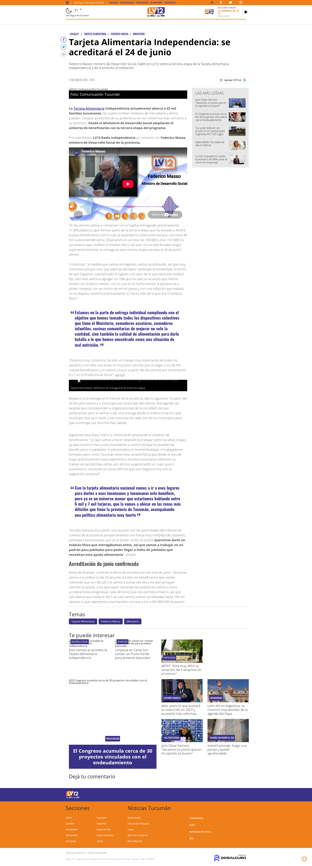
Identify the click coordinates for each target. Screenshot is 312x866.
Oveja (131, 829)
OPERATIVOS (122, 641)
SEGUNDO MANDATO (172, 698)
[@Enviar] (63, 54)
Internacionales (105, 835)
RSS (191, 838)
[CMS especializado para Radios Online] (225, 858)
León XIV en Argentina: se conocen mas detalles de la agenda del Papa (228, 710)
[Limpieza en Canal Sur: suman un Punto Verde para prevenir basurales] (135, 646)
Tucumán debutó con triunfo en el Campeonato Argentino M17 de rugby (210, 131)
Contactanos (196, 818)
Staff (192, 824)
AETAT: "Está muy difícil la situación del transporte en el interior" (181, 670)
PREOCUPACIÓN (112, 739)
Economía (156, 3)
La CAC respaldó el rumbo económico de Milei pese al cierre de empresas (211, 159)
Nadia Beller (134, 817)
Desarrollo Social (79, 641)
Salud (100, 841)
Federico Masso (110, 621)
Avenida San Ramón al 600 (222, 738)
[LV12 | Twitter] (230, 3)
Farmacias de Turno (200, 831)
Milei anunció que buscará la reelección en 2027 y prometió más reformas (180, 710)
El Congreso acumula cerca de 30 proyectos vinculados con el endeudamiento (211, 117)
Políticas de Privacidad (97, 853)
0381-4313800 (147, 859)
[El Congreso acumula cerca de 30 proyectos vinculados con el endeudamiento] (112, 712)
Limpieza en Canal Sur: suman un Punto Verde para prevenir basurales (132, 654)
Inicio (69, 817)
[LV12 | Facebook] (221, 3)
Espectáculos (104, 829)
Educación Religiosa (138, 823)
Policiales (142, 3)
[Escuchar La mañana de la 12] (246, 12)
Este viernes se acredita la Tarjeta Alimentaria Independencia (88, 654)
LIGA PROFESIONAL (172, 738)
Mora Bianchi (135, 841)
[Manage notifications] (304, 858)
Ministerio (133, 621)
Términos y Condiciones (76, 853)
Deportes (170, 3)
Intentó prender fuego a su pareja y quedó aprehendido (227, 749)
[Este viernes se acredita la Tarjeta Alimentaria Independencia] (89, 646)
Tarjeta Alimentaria (88, 108)
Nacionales (127, 3)
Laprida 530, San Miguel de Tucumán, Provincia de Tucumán (103, 859)
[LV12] (73, 797)
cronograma (216, 698)
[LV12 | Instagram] (241, 3)
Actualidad (72, 829)
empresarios (169, 657)
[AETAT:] (182, 662)
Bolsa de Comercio (138, 835)
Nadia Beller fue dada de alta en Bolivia (209, 143)
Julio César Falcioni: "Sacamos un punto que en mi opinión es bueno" (210, 103)
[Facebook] (63, 40)
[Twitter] (63, 47)
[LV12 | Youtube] (223, 794)
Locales (113, 3)
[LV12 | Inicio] (242, 807)
